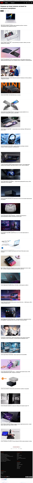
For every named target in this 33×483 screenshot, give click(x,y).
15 (18, 448)
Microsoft (18, 468)
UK (1, 475)
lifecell (18, 465)
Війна (6, 2)
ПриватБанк (19, 462)
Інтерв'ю (18, 453)
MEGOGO (18, 467)
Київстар (18, 463)
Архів (21, 448)
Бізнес (18, 454)
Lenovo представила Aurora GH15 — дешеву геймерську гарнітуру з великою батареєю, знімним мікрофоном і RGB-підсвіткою (14, 146)
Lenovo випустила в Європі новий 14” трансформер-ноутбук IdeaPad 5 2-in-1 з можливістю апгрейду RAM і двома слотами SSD (15, 112)
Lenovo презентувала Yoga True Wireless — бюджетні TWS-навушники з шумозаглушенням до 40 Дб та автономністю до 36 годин (13, 216)
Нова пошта (19, 466)
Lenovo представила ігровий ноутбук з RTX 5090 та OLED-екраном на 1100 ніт (14, 285)
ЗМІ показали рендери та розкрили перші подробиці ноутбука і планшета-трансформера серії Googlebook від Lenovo (14, 26)
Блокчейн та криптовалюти (21, 458)
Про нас (2, 453)
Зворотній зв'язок (3, 457)
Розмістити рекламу (4, 458)
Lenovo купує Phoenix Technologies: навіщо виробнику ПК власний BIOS (14, 354)
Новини (12, 2)
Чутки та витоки (3, 471)
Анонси (2, 473)
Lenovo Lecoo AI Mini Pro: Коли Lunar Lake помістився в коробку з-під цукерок (15, 388)
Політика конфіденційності (5, 455)
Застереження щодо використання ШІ (7, 456)
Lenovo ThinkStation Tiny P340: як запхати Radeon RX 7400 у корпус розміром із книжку (16, 441)
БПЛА (18, 456)
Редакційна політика (4, 454)
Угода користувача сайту (5, 459)
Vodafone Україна (19, 464)
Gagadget (2, 2)
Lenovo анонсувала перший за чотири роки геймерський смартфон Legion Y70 (15, 405)
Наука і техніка (19, 455)
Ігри (17, 459)
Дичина (2, 472)
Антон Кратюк (3, 24)
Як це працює (19, 457)
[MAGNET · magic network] (4, 480)
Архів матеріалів (3, 461)
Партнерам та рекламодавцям (6, 460)
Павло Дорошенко (4, 197)
